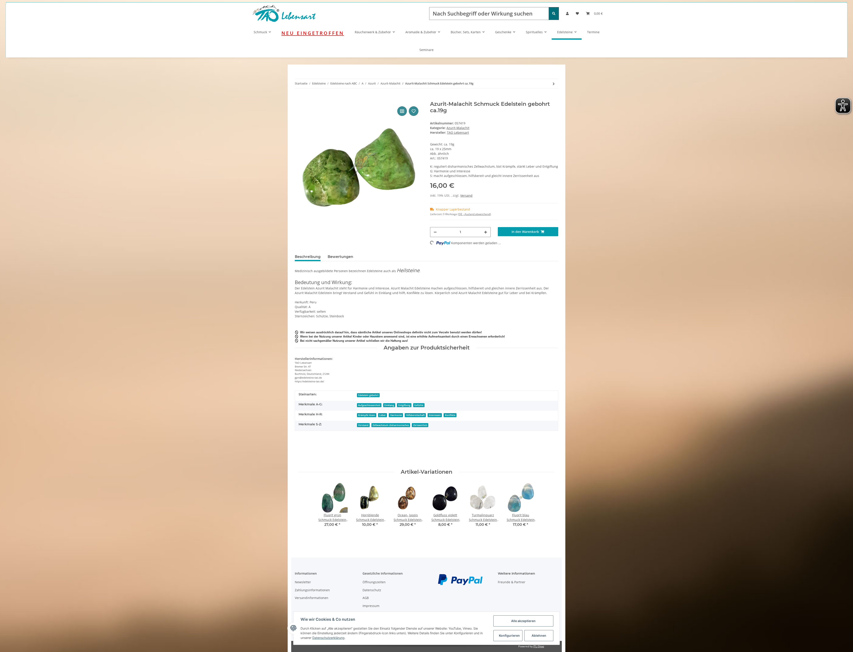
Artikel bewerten (310, 451)
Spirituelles (534, 32)
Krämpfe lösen (366, 415)
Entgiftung (404, 405)
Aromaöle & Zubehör (420, 32)
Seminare (426, 50)
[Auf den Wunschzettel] (414, 111)
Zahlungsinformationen (312, 590)
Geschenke (503, 32)
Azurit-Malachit (457, 128)
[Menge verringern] (435, 232)
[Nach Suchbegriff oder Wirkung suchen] (554, 13)
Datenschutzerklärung (328, 638)
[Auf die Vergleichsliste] (402, 111)
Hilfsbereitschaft (415, 415)
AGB (366, 598)
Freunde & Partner (511, 582)
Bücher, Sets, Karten (466, 32)
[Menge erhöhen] (485, 232)
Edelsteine (565, 32)
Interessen (435, 415)
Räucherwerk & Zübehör (373, 32)
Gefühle (418, 405)
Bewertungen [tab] (340, 257)
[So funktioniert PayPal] (460, 579)
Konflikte (450, 415)
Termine (593, 32)
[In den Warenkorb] (298, 98)
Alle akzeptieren (523, 621)
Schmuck (260, 32)
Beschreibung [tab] (308, 257)
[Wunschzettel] (577, 13)
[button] (567, 13)
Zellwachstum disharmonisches (391, 425)
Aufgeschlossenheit (369, 405)
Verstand (363, 425)
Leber (382, 415)
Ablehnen (539, 635)
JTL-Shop (538, 646)
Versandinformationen (311, 598)
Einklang (389, 405)
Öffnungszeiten (374, 582)
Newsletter (303, 582)
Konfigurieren (509, 635)
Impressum (371, 606)
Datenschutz (372, 590)
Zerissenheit (420, 425)
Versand (466, 195)
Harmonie (396, 415)
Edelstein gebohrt (368, 395)
